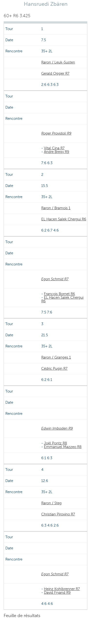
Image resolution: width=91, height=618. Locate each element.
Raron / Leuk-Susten (58, 62)
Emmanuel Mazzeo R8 (63, 447)
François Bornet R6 (59, 294)
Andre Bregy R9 (56, 152)
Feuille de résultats (22, 615)
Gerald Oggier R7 (55, 73)
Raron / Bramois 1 (55, 208)
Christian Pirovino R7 (58, 514)
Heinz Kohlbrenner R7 (62, 589)
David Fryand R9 (57, 592)
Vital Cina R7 (54, 148)
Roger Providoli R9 (56, 133)
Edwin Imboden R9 (57, 428)
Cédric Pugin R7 (54, 368)
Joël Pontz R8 (55, 443)
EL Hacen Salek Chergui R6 (63, 219)
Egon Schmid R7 (54, 279)
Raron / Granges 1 (56, 357)
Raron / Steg (51, 503)
